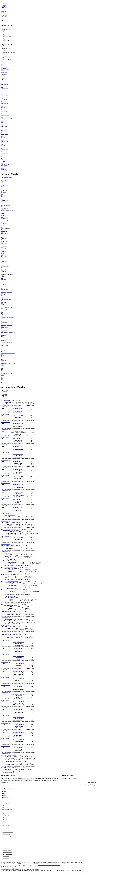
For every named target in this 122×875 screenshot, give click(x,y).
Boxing (5, 394)
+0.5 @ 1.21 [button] (22, 576)
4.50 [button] (22, 593)
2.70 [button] (20, 599)
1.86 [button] (2, 367)
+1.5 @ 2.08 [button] (21, 629)
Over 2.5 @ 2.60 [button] (28, 554)
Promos (5, 6)
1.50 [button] (17, 637)
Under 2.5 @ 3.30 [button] (38, 585)
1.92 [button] (2, 229)
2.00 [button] (17, 613)
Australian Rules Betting (8, 832)
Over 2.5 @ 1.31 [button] (38, 583)
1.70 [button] (32, 750)
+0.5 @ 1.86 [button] (22, 577)
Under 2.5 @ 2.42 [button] (34, 600)
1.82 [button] (2, 227)
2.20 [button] (18, 622)
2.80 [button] (2, 196)
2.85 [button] (2, 306)
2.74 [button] (2, 257)
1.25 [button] (2, 382)
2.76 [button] (19, 756)
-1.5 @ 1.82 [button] (22, 620)
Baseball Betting (6, 834)
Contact (5, 7)
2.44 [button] (32, 735)
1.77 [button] (2, 214)
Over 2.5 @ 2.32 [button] (28, 576)
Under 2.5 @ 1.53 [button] (29, 577)
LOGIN (2, 15)
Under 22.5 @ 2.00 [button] (29, 614)
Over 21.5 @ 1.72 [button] (30, 756)
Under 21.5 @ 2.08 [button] (29, 764)
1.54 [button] (2, 191)
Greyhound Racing (7, 815)
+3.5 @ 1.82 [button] (21, 403)
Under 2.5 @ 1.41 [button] (37, 563)
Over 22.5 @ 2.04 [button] (30, 620)
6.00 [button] (2, 237)
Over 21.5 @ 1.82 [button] (29, 547)
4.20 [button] (2, 372)
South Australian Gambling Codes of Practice (49, 865)
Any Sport (5, 390)
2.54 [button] (2, 222)
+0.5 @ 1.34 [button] (26, 606)
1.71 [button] (22, 591)
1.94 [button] (19, 606)
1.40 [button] (2, 199)
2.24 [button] (32, 666)
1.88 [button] (2, 311)
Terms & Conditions (7, 803)
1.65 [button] (16, 771)
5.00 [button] (2, 321)
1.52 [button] (32, 733)
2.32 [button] (2, 341)
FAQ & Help (6, 807)
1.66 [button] (18, 620)
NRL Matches (4, 68)
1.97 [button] (2, 212)
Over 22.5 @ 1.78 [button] (29, 613)
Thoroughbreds (4, 167)
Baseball (5, 391)
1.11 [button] (1, 234)
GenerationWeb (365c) (9, 873)
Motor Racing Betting (7, 852)
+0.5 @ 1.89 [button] (27, 533)
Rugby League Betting (7, 854)
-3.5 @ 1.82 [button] (22, 518)
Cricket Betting (6, 839)
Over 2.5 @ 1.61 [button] (35, 591)
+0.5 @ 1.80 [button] (26, 608)
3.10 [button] (19, 608)
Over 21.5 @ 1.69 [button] (29, 763)
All (4, 78)
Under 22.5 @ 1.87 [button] (29, 629)
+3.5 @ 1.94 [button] (22, 516)
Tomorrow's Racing (5, 163)
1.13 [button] (32, 650)
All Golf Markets (4, 72)
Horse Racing (6, 819)
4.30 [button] (32, 712)
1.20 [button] (32, 711)
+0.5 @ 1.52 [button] (30, 563)
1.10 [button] (2, 290)
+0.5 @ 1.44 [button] (26, 600)
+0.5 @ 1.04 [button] (31, 585)
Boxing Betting (6, 838)
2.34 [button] (2, 206)
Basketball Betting (7, 836)
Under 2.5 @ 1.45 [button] (29, 556)
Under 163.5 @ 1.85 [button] (27, 771)
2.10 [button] (2, 275)
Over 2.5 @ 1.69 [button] (34, 531)
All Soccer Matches (5, 69)
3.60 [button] (2, 313)
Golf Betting (5, 841)
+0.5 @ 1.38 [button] (30, 562)
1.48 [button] (2, 219)
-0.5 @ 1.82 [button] (21, 614)
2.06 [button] (32, 749)
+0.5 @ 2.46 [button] (21, 636)
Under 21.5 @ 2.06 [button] (30, 758)
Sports (4, 5)
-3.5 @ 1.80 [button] (21, 548)
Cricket (5, 395)
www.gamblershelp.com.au (65, 863)
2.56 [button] (17, 764)
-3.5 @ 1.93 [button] (22, 758)
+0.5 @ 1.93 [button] (21, 613)
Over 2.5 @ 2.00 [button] (34, 569)
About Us (5, 791)
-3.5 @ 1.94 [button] (20, 402)
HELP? (6, 15)
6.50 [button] (2, 288)
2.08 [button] (16, 769)
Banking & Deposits (7, 797)
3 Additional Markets (5, 406)
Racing (5, 3)
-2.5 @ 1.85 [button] (19, 771)
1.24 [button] (32, 680)
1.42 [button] (2, 260)
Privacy (4, 795)
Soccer (4, 396)
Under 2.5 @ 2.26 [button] (36, 593)
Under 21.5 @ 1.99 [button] (30, 518)
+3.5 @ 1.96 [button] (21, 547)
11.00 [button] (2, 377)
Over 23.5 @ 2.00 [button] (29, 636)
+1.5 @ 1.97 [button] (22, 622)
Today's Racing (4, 161)
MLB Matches (4, 71)
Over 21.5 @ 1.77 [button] (30, 516)
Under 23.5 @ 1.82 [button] (29, 403)
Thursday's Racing (5, 164)
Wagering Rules (6, 805)
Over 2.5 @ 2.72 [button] (37, 562)
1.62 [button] (32, 665)
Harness (2, 168)
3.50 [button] (22, 599)
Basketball (5, 393)
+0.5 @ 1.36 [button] (22, 556)
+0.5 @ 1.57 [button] (22, 554)
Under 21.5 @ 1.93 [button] (29, 548)
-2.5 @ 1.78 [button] (21, 763)
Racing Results (4, 170)
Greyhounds (3, 169)
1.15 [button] (2, 323)
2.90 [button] (2, 245)
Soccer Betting (6, 856)
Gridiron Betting (6, 848)
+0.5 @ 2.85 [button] (27, 571)
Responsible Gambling (7, 809)
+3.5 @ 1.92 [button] (21, 525)
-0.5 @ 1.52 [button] (21, 637)
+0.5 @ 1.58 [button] (26, 599)
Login (2, 11)
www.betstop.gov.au (76, 870)
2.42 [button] (2, 346)
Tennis (4, 398)
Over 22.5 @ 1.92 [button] (29, 628)
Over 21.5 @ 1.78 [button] (29, 524)
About (4, 8)
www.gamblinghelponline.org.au (50, 863)
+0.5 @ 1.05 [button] (27, 569)
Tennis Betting (6, 858)
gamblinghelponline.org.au (33, 869)
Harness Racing (6, 817)
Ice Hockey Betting (7, 850)
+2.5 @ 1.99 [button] (21, 764)
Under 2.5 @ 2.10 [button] (34, 533)
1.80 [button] (17, 614)
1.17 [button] (2, 280)
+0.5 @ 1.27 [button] (27, 531)
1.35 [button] (2, 356)
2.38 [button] (2, 189)
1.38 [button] (2, 242)
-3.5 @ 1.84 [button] (21, 524)
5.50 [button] (2, 379)
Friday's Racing (4, 165)
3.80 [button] (2, 316)
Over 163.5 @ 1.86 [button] (27, 769)
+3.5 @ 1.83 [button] (23, 756)
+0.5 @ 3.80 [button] (31, 583)
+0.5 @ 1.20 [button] (28, 591)
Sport (4, 75)
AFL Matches (4, 67)
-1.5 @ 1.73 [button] (21, 628)
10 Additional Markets (6, 536)
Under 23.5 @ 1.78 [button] (29, 637)
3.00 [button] (2, 184)
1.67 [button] (2, 273)
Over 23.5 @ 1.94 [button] (29, 402)
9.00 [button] (2, 361)
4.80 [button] (2, 283)
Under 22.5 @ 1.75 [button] (30, 622)
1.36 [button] (2, 181)
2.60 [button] (17, 636)
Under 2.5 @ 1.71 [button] (35, 571)
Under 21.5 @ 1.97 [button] (29, 525)
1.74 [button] (32, 726)
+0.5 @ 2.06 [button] (28, 593)
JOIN (4, 11)
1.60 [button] (17, 628)
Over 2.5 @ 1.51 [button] (33, 599)
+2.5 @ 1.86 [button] (20, 769)
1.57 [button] (2, 204)
